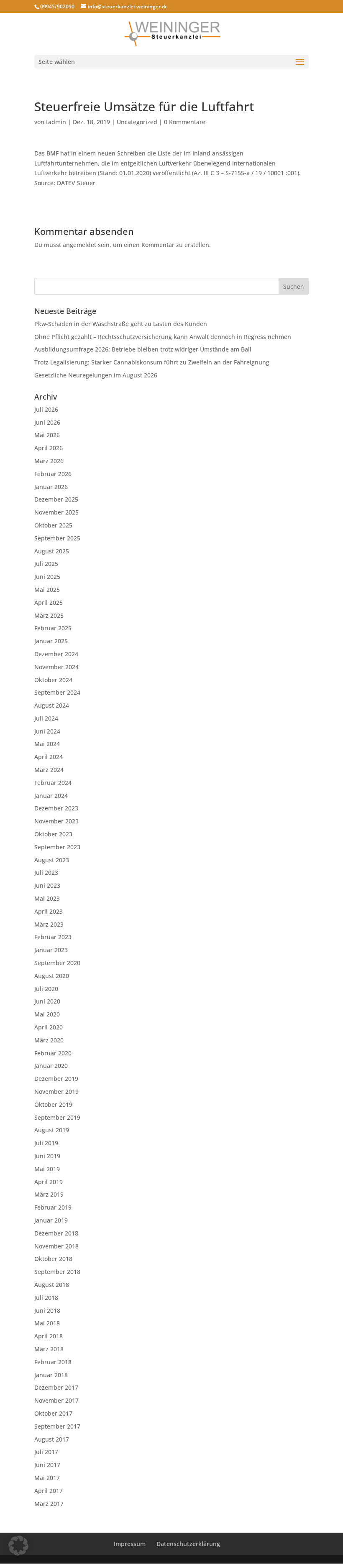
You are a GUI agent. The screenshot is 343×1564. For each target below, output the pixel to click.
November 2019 (56, 1091)
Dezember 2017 (56, 1387)
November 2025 (56, 512)
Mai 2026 (47, 435)
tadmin (56, 122)
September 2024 (57, 692)
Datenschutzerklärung (188, 1544)
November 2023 (56, 821)
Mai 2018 (47, 1323)
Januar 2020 (51, 1066)
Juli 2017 (46, 1452)
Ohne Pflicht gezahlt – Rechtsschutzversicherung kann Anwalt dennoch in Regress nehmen (162, 337)
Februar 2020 (53, 1053)
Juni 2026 (47, 422)
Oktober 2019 (53, 1104)
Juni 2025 (47, 577)
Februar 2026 (53, 474)
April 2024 (48, 757)
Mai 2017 (47, 1478)
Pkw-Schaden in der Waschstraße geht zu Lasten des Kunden (120, 324)
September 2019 (57, 1117)
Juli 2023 (46, 872)
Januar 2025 (51, 641)
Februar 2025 (53, 628)
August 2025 (51, 551)
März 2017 (49, 1504)
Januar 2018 (51, 1375)
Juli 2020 (46, 989)
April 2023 (48, 911)
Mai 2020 (47, 1014)
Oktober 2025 (53, 525)
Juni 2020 (47, 1001)
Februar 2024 (53, 783)
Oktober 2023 (53, 834)
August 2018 (51, 1285)
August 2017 (51, 1439)
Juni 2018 (47, 1310)
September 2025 (57, 538)
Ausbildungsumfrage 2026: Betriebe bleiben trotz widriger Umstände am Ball (142, 349)
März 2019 (49, 1194)
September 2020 (57, 963)
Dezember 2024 (56, 654)
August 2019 (51, 1130)
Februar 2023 (53, 937)
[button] (18, 1545)
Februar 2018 (53, 1362)
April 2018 (48, 1336)
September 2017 (57, 1426)
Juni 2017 (47, 1465)
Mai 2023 (47, 898)
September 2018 (57, 1272)
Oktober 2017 (53, 1413)
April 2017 (48, 1491)
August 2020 (51, 976)
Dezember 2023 (56, 808)
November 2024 (56, 667)
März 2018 (49, 1349)
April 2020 (48, 1027)
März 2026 (49, 461)
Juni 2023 (47, 885)
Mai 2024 (47, 744)
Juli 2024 (46, 718)
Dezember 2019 (56, 1079)
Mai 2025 (47, 590)
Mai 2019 (47, 1169)
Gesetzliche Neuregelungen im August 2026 (95, 375)
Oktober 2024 (53, 680)
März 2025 (49, 615)
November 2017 (56, 1400)
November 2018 (56, 1246)
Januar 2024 (51, 796)
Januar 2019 (51, 1220)
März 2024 (49, 770)
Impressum (130, 1544)
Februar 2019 (53, 1207)
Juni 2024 (47, 731)
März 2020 (49, 1040)
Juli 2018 (46, 1298)
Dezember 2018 (56, 1233)
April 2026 (48, 448)
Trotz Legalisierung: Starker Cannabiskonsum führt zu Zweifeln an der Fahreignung (151, 362)
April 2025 (48, 602)
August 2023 (51, 860)
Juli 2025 (46, 564)
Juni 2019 (47, 1156)
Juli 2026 (46, 409)
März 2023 (49, 924)
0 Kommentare (184, 122)
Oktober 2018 (53, 1259)
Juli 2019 (46, 1143)
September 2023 (57, 847)
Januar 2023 (51, 950)
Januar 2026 (51, 487)
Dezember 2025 (56, 499)
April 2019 (48, 1182)
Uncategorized (137, 122)
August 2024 (51, 705)
